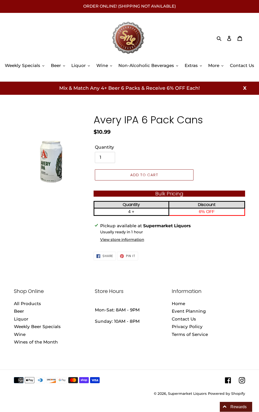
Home (178, 303)
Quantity (104, 147)
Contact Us (184, 319)
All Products (27, 303)
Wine (20, 334)
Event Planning (189, 311)
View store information (122, 239)
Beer (19, 311)
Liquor (21, 319)
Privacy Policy (187, 326)
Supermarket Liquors (187, 393)
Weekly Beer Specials (37, 326)
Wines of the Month (36, 342)
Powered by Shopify (226, 393)
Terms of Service (190, 334)
